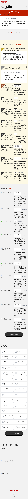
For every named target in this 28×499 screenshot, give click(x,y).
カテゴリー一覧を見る (14, 433)
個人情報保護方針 (14, 494)
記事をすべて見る (14, 334)
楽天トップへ (14, 493)
